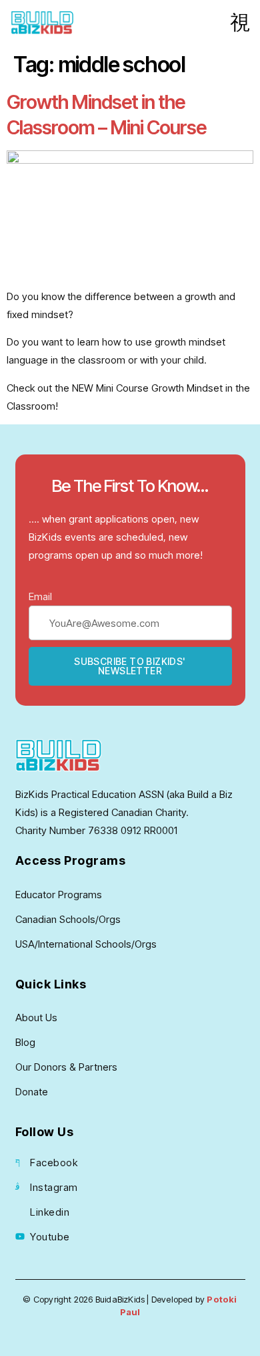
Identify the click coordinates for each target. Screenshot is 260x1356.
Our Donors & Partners (66, 1067)
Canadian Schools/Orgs (68, 919)
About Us (36, 1017)
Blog (25, 1042)
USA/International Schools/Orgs (86, 944)
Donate (31, 1091)
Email (40, 596)
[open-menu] (240, 23)
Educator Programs (58, 894)
